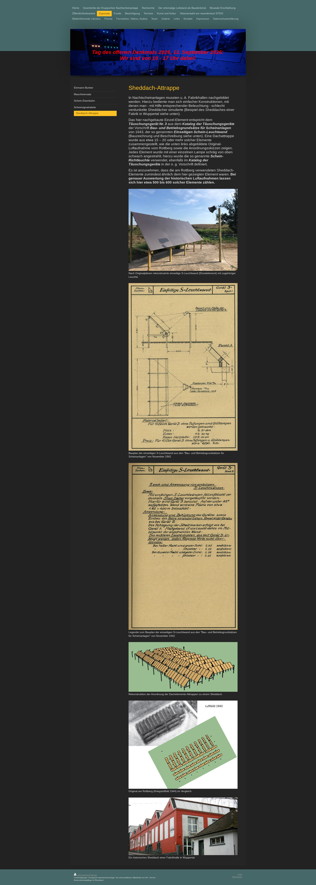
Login (239, 874)
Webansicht (237, 877)
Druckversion (83, 875)
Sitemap (93, 875)
